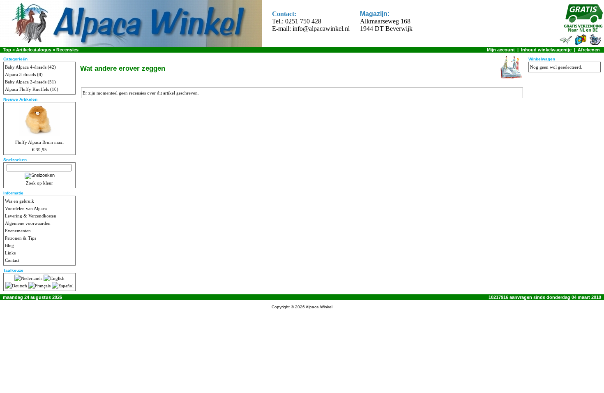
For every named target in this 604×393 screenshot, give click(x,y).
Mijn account (501, 49)
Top (7, 49)
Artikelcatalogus (33, 49)
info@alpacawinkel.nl (321, 28)
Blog (9, 245)
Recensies (67, 49)
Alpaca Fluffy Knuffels (27, 89)
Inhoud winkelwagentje (546, 49)
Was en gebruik (19, 201)
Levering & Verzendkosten (30, 215)
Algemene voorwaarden (28, 223)
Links (10, 252)
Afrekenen (589, 49)
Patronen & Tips (20, 238)
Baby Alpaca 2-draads (25, 81)
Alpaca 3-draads (20, 74)
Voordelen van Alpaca (26, 208)
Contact (12, 260)
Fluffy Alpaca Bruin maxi (39, 142)
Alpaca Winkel (319, 307)
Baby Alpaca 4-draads (25, 67)
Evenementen (18, 230)
